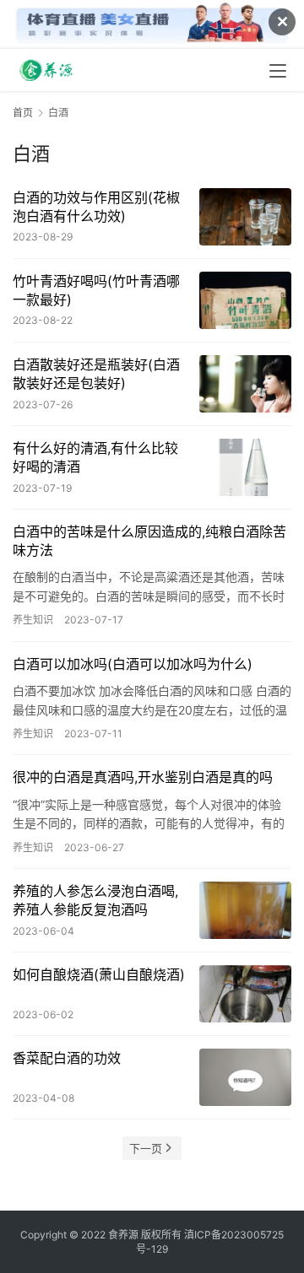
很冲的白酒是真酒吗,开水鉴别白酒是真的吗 (143, 777)
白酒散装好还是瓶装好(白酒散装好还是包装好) (96, 373)
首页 (23, 112)
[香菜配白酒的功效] (245, 1077)
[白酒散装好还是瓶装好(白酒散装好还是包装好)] (245, 384)
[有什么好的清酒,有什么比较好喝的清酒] (245, 467)
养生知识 (33, 619)
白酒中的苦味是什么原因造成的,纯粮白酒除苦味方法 (149, 540)
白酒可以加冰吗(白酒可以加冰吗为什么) (132, 663)
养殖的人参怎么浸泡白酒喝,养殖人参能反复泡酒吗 (95, 900)
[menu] (278, 71)
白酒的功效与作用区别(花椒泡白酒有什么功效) (96, 206)
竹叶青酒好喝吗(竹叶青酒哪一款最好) (96, 290)
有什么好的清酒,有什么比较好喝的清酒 (95, 457)
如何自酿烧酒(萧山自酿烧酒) (99, 974)
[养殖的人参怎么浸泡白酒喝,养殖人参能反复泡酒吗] (245, 910)
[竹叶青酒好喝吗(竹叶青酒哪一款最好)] (245, 300)
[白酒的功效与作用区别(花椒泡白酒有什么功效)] (245, 216)
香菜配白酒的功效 (67, 1057)
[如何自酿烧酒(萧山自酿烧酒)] (245, 993)
